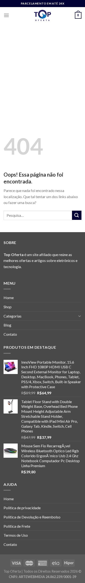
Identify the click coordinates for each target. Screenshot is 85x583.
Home (9, 297)
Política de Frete (17, 526)
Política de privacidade (22, 507)
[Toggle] (79, 316)
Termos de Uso (16, 535)
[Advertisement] (42, 68)
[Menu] (6, 15)
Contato (10, 334)
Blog (7, 325)
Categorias (12, 316)
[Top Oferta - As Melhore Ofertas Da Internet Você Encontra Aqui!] (42, 15)
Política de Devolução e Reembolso (32, 517)
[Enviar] (76, 215)
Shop (8, 307)
